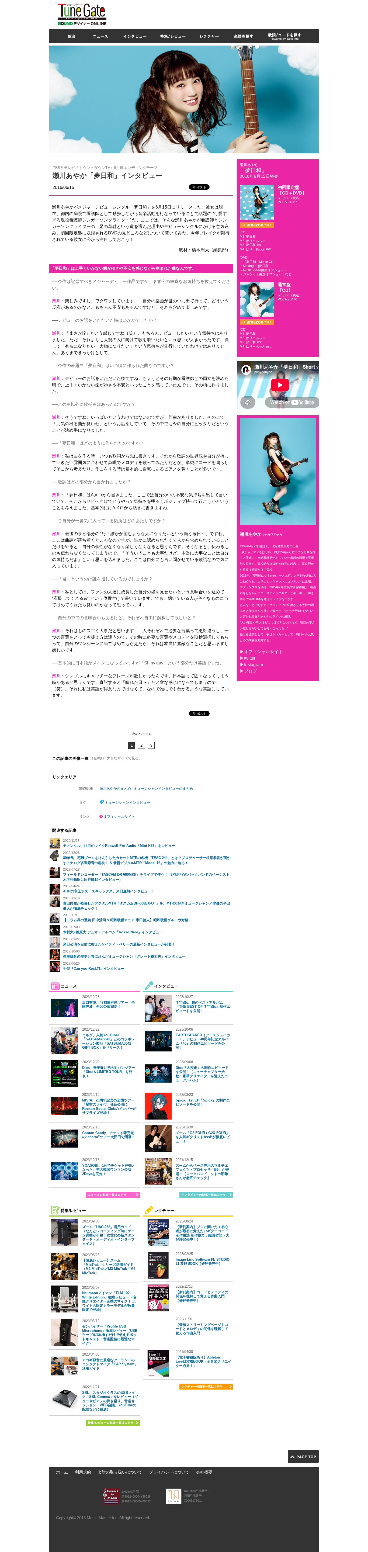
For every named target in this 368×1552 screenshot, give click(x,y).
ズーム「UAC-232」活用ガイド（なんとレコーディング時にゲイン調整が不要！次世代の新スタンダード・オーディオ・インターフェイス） (108, 1235)
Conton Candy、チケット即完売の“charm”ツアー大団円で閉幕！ (108, 1135)
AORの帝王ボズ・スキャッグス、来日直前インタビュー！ (109, 891)
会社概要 (204, 1472)
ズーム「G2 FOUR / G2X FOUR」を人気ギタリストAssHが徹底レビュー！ (203, 1137)
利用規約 (83, 1472)
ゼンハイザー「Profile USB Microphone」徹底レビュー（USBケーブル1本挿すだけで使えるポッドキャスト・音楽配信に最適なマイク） (109, 1334)
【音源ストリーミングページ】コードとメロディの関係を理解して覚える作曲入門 (202, 1329)
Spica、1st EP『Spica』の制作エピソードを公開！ (203, 1102)
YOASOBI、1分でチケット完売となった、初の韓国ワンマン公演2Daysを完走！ (108, 1169)
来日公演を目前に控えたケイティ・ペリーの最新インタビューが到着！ (119, 944)
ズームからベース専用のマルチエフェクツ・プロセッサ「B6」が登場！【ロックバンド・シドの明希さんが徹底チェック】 (202, 1171)
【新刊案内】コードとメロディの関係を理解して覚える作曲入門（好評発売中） (202, 1296)
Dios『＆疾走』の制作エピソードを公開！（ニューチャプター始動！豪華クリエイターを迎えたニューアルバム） (202, 1074)
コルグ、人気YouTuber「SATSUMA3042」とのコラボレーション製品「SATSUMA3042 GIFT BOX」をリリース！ (108, 1041)
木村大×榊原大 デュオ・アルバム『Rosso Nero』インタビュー (113, 932)
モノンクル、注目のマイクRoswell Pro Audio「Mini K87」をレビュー (119, 846)
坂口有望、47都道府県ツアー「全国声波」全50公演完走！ (108, 1004)
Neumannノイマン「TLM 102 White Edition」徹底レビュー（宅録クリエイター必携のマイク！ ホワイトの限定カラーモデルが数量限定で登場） (109, 1301)
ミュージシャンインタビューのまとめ (163, 789)
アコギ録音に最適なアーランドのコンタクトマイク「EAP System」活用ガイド (110, 1364)
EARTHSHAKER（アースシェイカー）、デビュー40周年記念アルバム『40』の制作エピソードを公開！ (203, 1041)
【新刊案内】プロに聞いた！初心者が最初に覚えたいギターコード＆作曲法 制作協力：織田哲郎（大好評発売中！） (202, 1233)
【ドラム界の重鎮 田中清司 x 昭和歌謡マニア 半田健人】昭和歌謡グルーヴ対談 (125, 920)
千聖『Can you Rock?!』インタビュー (93, 968)
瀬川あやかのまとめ (115, 789)
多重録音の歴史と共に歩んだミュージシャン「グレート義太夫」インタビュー (124, 956)
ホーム (62, 1472)
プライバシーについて (169, 1472)
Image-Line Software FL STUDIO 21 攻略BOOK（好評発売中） (203, 1261)
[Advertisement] (221, 13)
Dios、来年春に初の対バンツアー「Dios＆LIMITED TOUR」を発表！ (108, 1072)
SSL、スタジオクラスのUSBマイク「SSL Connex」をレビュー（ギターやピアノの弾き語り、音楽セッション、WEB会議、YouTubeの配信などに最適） (110, 1401)
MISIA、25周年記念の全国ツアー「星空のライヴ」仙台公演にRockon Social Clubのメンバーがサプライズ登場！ (109, 1106)
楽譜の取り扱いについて (120, 1472)
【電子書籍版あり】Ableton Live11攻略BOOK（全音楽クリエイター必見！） (203, 1361)
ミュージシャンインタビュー (127, 803)
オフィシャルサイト (119, 817)
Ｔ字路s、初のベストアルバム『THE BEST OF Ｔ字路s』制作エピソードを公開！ (203, 1006)
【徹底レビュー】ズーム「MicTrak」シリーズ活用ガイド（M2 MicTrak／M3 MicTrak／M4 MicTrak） (108, 1266)
